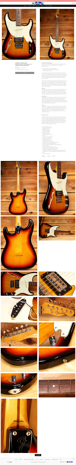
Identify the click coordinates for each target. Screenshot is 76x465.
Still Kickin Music (36, 462)
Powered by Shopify (42, 462)
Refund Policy (55, 459)
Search (41, 459)
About (42, 5)
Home (25, 5)
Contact (38, 5)
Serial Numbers (48, 5)
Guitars (29, 5)
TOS (60, 459)
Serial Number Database (29, 459)
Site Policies (47, 459)
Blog (34, 5)
